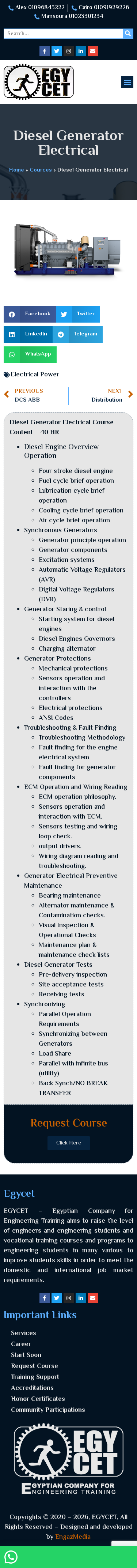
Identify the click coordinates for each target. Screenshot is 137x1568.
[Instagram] (69, 51)
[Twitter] (57, 51)
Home (16, 170)
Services (23, 1333)
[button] (127, 82)
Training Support (35, 1377)
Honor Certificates (38, 1399)
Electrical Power (35, 375)
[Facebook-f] (44, 51)
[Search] (128, 33)
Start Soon (26, 1355)
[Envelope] (93, 51)
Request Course (34, 1366)
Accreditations (32, 1388)
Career (21, 1344)
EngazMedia (73, 1537)
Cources (41, 170)
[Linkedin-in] (81, 51)
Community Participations (48, 1410)
